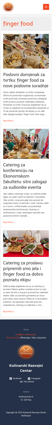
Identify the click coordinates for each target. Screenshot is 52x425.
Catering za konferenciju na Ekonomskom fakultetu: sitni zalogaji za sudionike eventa (25, 176)
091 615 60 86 (13, 337)
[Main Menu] (46, 7)
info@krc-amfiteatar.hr (26, 334)
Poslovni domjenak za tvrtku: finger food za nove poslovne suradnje (25, 80)
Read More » (8, 120)
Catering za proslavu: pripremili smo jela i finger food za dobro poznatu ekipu (23, 271)
